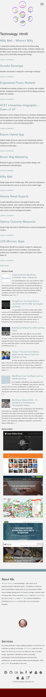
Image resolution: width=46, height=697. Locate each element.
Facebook (26, 673)
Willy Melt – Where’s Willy (16, 40)
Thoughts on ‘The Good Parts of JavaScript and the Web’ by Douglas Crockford (27, 304)
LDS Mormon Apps (12, 241)
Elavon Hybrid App (12, 134)
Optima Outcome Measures (18, 221)
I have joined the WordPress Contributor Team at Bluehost (24, 276)
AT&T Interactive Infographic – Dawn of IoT (19, 107)
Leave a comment (6, 60)
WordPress (5, 673)
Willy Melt (6, 176)
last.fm (16, 673)
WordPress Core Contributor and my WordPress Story (27, 377)
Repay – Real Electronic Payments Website (21, 492)
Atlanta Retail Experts (14, 196)
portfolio (7, 663)
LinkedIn (21, 673)
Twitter (30, 673)
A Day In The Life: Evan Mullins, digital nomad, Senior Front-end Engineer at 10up (25, 354)
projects (26, 595)
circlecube (23, 13)
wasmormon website (13, 470)
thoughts (39, 595)
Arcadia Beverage (11, 65)
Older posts (4, 266)
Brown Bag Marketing (14, 157)
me (22, 598)
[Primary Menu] (42, 4)
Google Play (40, 673)
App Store (17, 678)
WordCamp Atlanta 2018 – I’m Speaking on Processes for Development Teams (25, 402)
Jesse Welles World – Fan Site (16, 448)
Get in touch (28, 648)
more (14, 598)
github (10, 673)
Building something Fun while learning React (28, 329)
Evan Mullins (8, 583)
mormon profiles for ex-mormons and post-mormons (22, 678)
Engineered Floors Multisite (17, 82)
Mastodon (28, 678)
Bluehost (14, 601)
